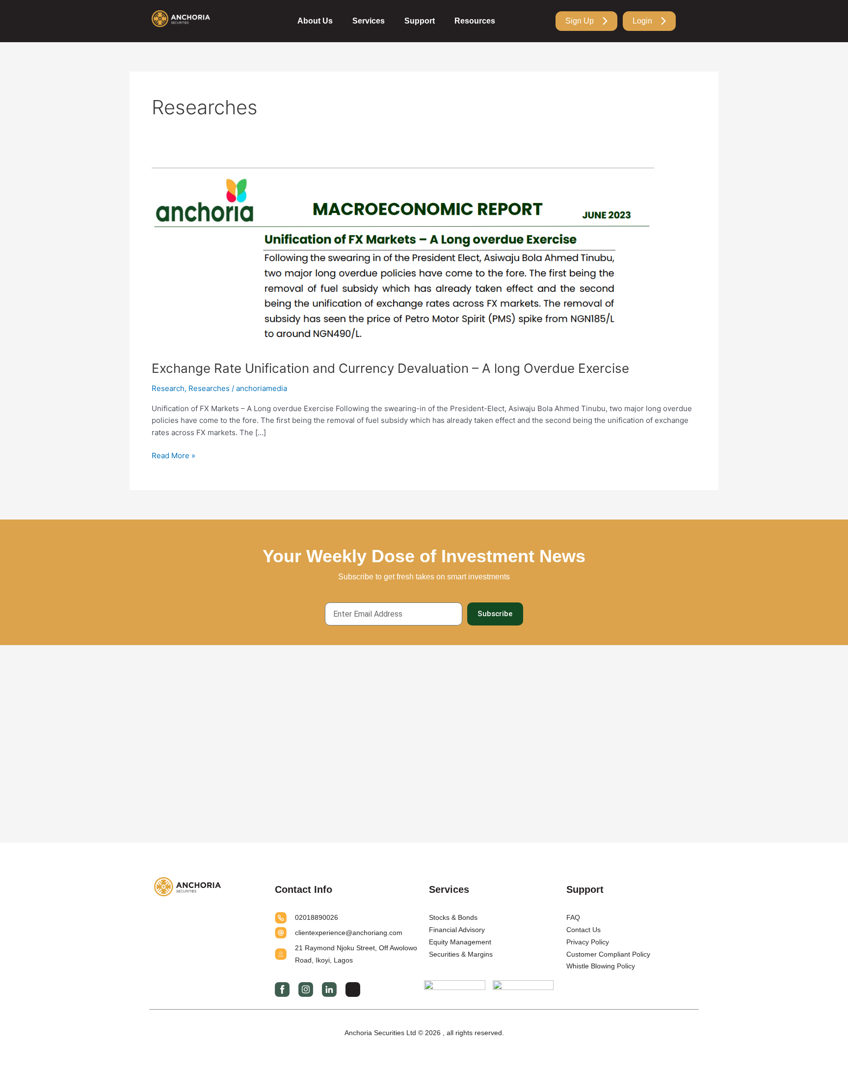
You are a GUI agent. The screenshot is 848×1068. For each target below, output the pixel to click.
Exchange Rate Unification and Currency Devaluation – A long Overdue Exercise (390, 368)
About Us (315, 21)
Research (168, 388)
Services (368, 21)
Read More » (173, 455)
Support (419, 21)
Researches (209, 388)
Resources (474, 21)
